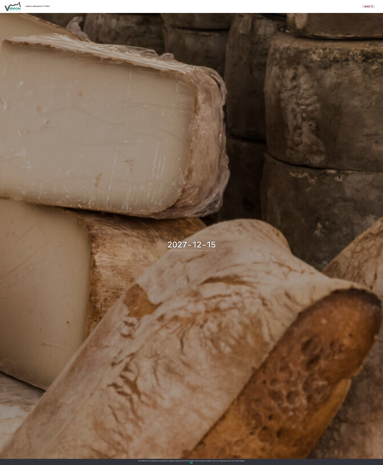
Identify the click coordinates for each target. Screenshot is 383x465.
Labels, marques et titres (37, 6)
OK (191, 463)
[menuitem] (365, 6)
